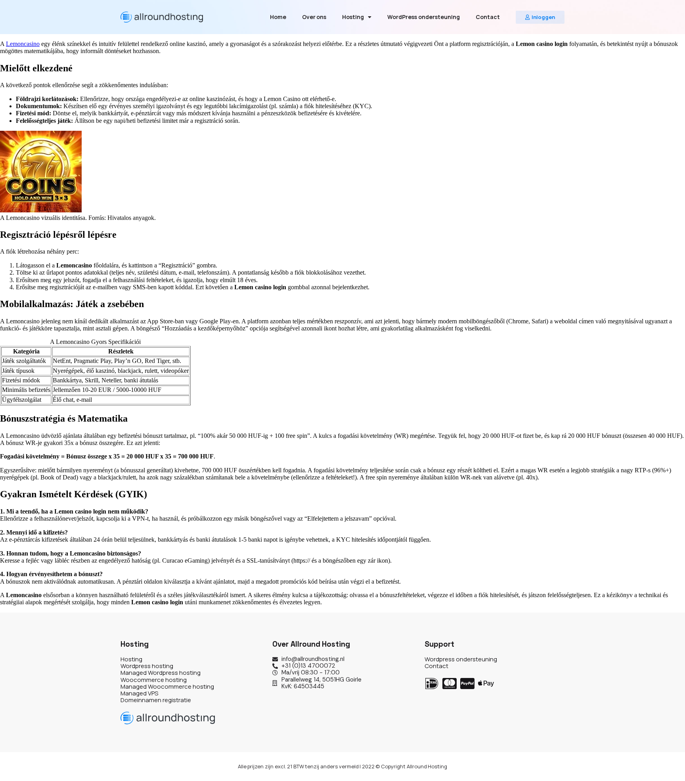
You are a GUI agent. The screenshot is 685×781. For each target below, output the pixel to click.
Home (278, 17)
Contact (488, 17)
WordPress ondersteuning (423, 17)
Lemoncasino (23, 43)
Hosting (353, 17)
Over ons (314, 17)
